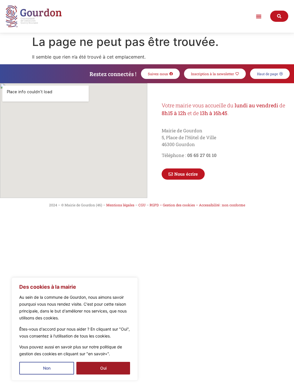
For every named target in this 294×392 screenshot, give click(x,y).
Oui (103, 368)
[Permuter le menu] (259, 16)
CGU (142, 205)
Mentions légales (120, 205)
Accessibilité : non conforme (222, 205)
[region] (74, 329)
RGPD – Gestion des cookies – (174, 205)
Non (47, 368)
